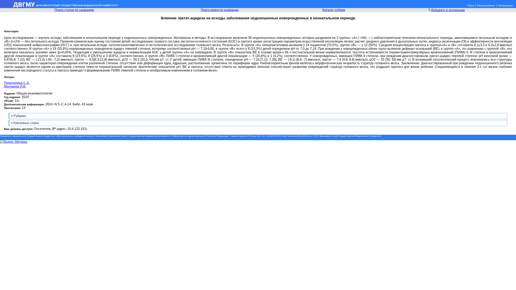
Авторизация (505, 5)
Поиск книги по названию (220, 10)
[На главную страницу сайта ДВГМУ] (59, 7)
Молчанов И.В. (15, 86)
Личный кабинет (486, 5)
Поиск (470, 5)
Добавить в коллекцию (448, 10)
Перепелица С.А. (17, 83)
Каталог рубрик (333, 10)
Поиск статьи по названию (74, 10)
